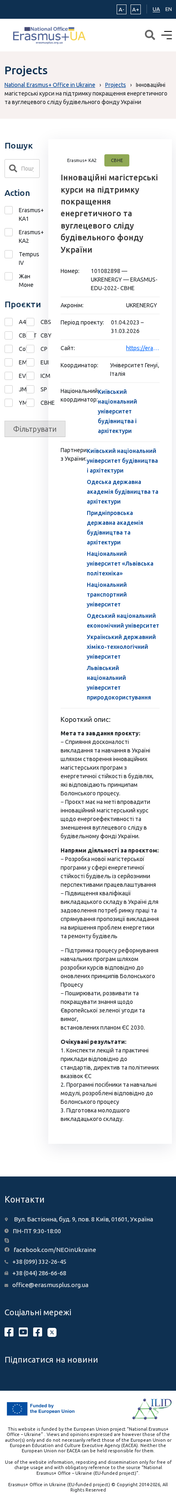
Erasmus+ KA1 (29, 214)
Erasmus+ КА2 (29, 236)
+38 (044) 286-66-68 (39, 1273)
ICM (33, 376)
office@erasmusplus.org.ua (50, 1284)
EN (168, 9)
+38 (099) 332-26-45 (39, 1261)
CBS (33, 322)
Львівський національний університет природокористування (119, 683)
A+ (135, 9)
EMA (12, 362)
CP (33, 349)
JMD (12, 389)
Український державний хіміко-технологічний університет (121, 647)
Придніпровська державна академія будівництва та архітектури (115, 528)
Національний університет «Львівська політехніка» (120, 563)
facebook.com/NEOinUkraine (55, 1249)
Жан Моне (26, 280)
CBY (33, 335)
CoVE (12, 349)
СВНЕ (33, 403)
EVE (12, 376)
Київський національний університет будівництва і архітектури (117, 411)
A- (121, 9)
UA (156, 9)
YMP (12, 403)
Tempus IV (29, 258)
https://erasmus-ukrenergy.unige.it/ (143, 348)
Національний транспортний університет (107, 595)
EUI (33, 362)
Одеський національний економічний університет (123, 621)
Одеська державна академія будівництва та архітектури (122, 492)
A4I (12, 322)
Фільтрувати (35, 429)
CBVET (12, 335)
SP (33, 389)
